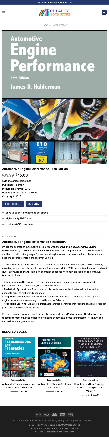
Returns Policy (38, 420)
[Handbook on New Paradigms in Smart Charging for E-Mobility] (90, 357)
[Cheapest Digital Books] (54, 12)
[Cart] (104, 12)
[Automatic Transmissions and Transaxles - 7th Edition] (18, 357)
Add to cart (13, 204)
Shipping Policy (56, 420)
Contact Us (90, 420)
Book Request (20, 420)
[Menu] (4, 12)
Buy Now (33, 204)
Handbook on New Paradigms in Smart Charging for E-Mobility (90, 387)
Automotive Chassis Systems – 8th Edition (54, 385)
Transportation (59, 24)
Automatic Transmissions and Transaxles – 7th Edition (18, 385)
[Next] (107, 369)
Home (45, 24)
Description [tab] (9, 236)
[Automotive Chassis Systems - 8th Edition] (54, 357)
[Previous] (2, 369)
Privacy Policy (74, 420)
